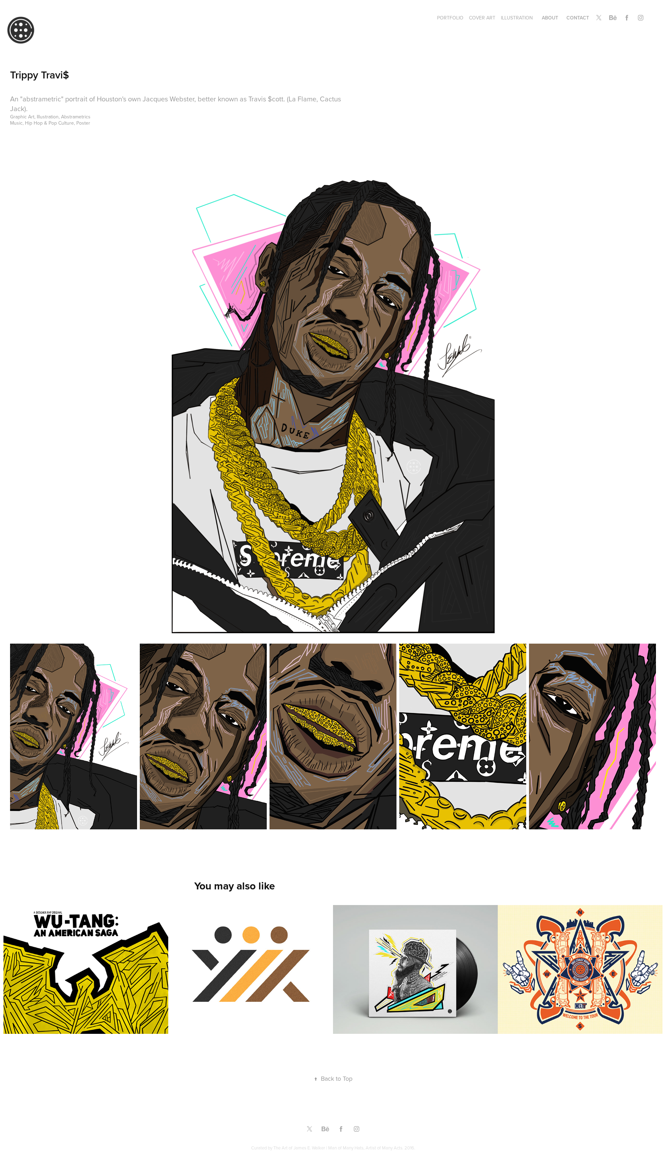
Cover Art (482, 17)
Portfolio (450, 17)
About (550, 17)
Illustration (517, 17)
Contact (577, 17)
